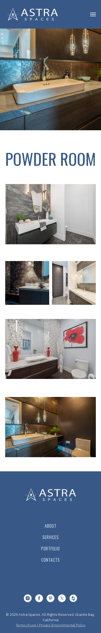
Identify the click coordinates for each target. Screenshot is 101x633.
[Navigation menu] (93, 14)
